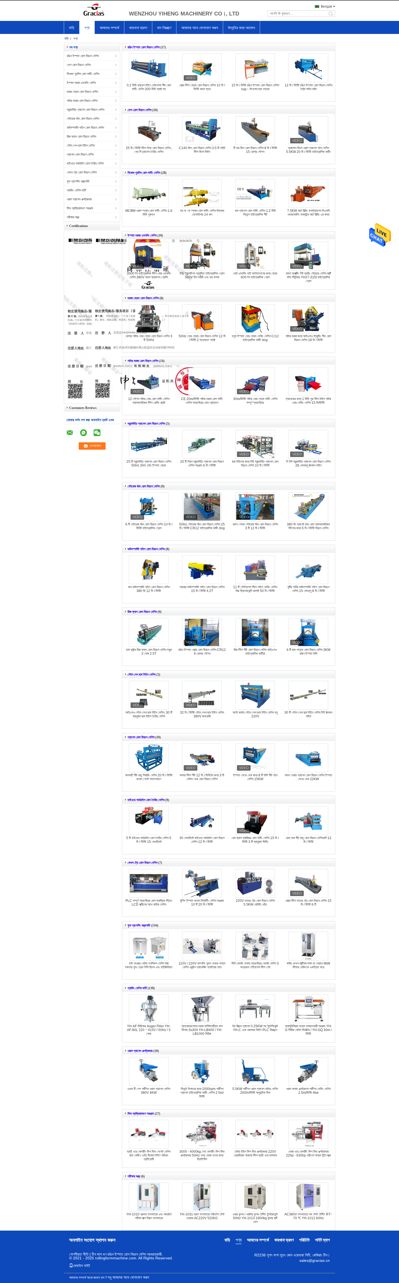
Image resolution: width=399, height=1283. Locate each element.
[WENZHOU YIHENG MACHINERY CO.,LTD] (93, 10)
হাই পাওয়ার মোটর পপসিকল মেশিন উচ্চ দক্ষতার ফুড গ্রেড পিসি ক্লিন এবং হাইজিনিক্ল (148, 965)
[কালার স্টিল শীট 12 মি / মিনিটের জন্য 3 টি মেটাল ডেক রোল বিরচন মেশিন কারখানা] (202, 757)
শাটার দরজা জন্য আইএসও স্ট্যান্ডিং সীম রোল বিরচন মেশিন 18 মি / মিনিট (308, 338)
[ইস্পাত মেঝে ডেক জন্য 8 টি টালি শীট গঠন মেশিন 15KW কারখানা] (255, 757)
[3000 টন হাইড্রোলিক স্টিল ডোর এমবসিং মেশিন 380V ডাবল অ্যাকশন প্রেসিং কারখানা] (149, 256)
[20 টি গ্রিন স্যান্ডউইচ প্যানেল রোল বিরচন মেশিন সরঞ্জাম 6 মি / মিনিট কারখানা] (202, 444)
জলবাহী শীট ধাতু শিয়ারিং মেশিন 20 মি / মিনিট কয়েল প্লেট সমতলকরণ (148, 777)
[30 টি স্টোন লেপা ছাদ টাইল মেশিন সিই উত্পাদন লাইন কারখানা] (308, 695)
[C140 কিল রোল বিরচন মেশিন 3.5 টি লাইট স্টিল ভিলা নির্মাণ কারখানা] (202, 130)
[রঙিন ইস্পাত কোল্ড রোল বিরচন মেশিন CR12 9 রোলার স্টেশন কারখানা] (202, 632)
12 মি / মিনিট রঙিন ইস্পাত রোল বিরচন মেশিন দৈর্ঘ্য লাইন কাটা (308, 87)
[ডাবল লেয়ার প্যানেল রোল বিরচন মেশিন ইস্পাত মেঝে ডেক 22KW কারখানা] (308, 757)
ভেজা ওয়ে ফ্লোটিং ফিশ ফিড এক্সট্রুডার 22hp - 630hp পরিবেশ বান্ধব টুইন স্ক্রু (308, 1153)
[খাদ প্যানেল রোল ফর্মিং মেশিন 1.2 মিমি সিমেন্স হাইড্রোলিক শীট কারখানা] (255, 193)
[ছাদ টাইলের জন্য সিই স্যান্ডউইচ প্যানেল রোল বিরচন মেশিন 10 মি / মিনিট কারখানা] (255, 444)
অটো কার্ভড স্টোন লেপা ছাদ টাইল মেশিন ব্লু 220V (255, 714)
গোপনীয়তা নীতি (78, 1254)
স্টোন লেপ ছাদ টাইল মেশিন (81, 145)
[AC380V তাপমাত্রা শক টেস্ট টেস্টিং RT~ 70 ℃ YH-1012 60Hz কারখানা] (308, 1197)
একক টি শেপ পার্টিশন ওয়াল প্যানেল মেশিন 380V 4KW (148, 1091)
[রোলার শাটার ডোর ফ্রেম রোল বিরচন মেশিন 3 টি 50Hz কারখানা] (149, 318)
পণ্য (87, 28)
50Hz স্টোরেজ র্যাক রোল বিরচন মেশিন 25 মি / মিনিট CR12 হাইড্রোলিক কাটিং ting (202, 526)
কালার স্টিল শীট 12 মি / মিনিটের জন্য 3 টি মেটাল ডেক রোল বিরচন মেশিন (202, 777)
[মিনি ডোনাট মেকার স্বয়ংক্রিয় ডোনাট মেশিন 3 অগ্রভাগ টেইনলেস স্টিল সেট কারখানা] (255, 946)
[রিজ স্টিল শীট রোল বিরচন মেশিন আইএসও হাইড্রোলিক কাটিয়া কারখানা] (255, 632)
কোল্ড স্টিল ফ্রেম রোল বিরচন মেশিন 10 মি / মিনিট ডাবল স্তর (202, 87)
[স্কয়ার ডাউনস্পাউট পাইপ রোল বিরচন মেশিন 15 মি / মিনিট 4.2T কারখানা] (202, 569)
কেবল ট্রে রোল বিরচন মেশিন (82, 172)
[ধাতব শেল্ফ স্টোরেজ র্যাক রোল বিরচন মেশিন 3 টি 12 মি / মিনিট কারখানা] (255, 507)
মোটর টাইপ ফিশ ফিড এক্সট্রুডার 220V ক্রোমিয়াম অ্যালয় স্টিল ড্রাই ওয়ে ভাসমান (255, 1153)
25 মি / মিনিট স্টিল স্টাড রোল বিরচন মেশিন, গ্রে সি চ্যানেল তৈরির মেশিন (149, 150)
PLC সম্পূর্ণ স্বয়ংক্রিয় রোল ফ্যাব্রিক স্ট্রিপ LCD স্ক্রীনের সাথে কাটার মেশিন (148, 902)
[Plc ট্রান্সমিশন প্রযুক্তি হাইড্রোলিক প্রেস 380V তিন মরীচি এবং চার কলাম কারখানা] (202, 256)
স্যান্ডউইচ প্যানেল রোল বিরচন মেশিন (85, 110)
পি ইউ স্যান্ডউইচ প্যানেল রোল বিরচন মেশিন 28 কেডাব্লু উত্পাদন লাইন (308, 463)
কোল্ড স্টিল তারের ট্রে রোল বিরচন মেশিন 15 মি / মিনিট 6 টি (308, 902)
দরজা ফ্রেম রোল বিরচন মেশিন (82, 92)
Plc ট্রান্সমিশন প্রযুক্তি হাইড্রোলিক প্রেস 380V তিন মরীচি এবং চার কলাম (202, 275)
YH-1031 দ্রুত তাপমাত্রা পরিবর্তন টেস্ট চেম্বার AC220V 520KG (202, 1216)
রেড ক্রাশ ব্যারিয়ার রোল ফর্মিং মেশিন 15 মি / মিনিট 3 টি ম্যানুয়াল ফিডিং (255, 840)
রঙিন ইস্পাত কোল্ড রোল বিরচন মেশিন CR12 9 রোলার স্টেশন (202, 651)
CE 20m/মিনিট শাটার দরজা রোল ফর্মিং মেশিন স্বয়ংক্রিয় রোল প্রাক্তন (202, 401)
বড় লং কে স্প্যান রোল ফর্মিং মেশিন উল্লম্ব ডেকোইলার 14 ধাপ (202, 212)
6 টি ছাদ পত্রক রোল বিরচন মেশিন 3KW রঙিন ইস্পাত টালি (308, 651)
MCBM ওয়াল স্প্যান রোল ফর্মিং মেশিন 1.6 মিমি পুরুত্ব (148, 212)
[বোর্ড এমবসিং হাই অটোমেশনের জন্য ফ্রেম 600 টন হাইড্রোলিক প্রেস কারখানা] (255, 256)
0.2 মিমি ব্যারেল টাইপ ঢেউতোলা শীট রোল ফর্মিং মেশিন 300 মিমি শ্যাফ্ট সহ (149, 87)
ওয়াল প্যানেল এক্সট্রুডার (79, 199)
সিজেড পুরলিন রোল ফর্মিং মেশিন (83, 74)
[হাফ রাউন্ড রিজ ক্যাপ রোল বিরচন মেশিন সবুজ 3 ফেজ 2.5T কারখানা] (149, 632)
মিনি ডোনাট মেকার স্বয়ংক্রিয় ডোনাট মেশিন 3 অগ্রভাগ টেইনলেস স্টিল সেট (255, 965)
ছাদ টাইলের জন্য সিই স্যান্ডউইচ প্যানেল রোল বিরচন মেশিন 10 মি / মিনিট (255, 463)
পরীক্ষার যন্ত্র (73, 217)
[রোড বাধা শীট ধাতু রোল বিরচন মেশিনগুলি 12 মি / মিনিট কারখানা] (308, 820)
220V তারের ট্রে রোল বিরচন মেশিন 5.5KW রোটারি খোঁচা (255, 902)
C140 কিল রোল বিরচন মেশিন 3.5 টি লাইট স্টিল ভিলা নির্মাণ (202, 150)
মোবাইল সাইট (81, 1265)
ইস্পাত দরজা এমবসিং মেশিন (81, 83)
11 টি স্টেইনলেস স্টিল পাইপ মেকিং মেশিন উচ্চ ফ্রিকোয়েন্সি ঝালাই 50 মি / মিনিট (255, 589)
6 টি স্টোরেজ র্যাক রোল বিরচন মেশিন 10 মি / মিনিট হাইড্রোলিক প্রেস (148, 526)
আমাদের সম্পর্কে (109, 28)
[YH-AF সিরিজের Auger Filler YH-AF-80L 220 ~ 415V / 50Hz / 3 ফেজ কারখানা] (149, 1008)
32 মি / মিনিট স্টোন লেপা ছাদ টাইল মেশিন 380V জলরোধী (202, 714)
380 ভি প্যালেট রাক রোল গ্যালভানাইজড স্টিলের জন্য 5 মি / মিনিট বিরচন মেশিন (308, 526)
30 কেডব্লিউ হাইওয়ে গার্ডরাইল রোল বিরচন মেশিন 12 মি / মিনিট (201, 840)
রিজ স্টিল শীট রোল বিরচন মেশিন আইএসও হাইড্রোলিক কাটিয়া (255, 651)
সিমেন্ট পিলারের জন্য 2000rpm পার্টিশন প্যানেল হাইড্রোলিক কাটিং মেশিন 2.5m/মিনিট (202, 1092)
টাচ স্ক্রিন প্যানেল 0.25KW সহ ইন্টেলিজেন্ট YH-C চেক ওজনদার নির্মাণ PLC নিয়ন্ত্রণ (255, 1028)
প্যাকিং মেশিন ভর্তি (76, 190)
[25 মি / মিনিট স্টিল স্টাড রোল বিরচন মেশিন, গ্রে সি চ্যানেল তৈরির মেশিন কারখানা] (149, 130)
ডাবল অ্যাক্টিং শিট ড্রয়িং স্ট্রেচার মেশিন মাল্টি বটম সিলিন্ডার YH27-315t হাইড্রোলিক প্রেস (308, 277)
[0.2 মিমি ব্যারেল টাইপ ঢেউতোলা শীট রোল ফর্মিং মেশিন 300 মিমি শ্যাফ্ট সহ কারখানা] (149, 67)
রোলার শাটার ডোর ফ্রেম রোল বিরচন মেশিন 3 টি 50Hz (148, 338)
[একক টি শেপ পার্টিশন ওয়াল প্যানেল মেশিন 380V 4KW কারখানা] (149, 1071)
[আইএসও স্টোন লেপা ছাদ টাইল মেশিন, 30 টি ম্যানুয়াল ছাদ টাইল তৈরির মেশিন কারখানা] (149, 695)
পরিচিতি (304, 1240)
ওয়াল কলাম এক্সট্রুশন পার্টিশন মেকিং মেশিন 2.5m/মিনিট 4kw (308, 1091)
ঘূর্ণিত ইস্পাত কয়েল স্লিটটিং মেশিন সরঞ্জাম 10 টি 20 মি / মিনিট (202, 902)
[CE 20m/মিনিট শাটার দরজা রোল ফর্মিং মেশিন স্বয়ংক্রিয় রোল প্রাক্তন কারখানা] (202, 381)
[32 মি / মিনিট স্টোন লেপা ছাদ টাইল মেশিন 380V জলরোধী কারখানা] (202, 695)
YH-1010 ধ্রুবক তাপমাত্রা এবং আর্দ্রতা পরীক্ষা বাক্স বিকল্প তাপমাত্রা (149, 1216)
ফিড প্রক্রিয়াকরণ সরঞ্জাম (80, 208)
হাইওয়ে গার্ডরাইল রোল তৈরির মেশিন (85, 163)
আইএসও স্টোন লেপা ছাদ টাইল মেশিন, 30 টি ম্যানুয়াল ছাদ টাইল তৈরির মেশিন (148, 714)
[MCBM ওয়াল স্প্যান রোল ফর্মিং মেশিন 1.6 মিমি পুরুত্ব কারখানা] (149, 193)
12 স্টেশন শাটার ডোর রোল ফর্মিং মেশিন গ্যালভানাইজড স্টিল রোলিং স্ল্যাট (148, 401)
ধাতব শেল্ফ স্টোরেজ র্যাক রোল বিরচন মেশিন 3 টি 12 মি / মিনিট (255, 526)
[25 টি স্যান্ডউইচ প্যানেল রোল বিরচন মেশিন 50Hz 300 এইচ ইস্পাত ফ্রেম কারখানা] (149, 444)
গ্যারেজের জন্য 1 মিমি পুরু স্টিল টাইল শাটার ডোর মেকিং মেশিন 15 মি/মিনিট (308, 401)
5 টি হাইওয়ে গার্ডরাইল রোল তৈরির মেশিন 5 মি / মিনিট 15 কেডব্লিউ (148, 840)
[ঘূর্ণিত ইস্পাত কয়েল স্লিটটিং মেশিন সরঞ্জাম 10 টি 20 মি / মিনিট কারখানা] (202, 883)
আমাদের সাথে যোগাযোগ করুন (199, 28)
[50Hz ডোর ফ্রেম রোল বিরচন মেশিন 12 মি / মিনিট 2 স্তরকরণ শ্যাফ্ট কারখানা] (202, 318)
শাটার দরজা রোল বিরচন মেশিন (82, 101)
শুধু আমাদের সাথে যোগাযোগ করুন (128, 1277)
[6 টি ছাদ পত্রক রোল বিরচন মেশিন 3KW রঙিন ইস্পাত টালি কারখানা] (308, 632)
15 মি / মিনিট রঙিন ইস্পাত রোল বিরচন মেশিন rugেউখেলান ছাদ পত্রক (255, 87)
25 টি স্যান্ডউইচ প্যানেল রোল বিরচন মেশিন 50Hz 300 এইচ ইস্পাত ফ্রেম (148, 463)
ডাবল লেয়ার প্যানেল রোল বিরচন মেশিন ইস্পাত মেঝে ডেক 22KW (308, 777)
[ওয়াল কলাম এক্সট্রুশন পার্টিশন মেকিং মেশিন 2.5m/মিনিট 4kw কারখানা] (308, 1071)
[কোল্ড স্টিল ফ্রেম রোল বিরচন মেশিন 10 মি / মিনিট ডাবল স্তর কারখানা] (202, 67)
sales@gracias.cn (314, 1260)
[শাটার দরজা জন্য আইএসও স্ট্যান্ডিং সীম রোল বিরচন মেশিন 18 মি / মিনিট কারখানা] (308, 318)
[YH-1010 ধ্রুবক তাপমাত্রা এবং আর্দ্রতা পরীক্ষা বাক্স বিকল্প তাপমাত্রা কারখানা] (149, 1197)
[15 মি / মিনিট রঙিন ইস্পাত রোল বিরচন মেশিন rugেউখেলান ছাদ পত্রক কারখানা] (255, 67)
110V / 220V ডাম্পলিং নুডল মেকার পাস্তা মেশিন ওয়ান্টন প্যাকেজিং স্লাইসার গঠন (202, 965)
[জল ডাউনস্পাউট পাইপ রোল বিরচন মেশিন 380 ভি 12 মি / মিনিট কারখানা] (149, 569)
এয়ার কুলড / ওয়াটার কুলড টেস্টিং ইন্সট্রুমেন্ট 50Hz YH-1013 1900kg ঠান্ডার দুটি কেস (255, 1218)
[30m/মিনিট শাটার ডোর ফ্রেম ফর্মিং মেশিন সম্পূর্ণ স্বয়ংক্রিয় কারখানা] (255, 381)
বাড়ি (71, 28)
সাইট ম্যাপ (322, 1240)
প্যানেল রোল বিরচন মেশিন (80, 154)
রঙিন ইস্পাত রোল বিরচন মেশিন (83, 56)
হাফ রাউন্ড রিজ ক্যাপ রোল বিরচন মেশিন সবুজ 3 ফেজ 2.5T (149, 651)
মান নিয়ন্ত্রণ (164, 28)
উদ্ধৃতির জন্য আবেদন (241, 28)
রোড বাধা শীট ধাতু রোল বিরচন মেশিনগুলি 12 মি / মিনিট (308, 840)
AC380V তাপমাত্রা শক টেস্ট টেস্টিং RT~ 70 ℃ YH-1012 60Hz (308, 1216)
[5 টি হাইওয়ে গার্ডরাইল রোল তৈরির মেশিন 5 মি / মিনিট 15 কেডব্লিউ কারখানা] (149, 820)
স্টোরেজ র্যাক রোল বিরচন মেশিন (83, 119)
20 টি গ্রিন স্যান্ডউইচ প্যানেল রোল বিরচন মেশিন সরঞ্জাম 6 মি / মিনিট (202, 463)
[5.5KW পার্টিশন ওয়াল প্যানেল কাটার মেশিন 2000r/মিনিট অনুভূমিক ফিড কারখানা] (255, 1071)
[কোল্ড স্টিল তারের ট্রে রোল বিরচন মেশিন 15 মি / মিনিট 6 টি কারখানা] (308, 883)
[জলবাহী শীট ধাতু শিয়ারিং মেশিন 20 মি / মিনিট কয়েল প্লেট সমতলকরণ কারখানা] (149, 757)
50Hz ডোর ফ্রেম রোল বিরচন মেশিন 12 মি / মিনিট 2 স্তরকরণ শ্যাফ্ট (202, 338)
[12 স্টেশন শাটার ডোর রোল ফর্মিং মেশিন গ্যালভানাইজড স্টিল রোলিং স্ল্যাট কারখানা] (149, 381)
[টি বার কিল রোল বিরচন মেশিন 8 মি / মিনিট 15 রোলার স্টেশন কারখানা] (255, 130)
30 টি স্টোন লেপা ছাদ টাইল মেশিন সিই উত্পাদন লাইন (308, 714)
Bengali (326, 6)
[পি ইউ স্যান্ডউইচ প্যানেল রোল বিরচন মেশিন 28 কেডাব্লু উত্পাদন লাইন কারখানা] (308, 444)
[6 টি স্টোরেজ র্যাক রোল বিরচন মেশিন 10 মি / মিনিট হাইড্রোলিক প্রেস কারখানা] (149, 507)
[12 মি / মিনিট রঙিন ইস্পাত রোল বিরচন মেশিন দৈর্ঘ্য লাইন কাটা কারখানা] (308, 67)
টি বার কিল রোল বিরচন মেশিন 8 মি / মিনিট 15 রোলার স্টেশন (255, 150)
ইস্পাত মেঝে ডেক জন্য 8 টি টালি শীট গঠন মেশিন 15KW (255, 777)
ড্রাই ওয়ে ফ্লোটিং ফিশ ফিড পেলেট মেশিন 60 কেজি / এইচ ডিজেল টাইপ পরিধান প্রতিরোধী (148, 1155)
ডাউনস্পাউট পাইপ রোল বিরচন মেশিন (85, 128)
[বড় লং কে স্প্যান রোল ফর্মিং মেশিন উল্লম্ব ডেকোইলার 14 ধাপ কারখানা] (202, 193)
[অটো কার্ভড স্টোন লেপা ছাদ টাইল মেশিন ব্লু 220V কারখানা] (255, 695)
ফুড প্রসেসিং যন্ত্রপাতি (78, 181)
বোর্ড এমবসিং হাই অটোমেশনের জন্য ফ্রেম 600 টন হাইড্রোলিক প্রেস (255, 275)
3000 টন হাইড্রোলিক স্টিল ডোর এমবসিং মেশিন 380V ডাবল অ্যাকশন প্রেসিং (149, 275)
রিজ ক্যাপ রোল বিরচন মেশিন (81, 136)
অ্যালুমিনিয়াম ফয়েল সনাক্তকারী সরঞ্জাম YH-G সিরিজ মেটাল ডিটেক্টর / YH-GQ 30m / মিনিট (308, 1030)
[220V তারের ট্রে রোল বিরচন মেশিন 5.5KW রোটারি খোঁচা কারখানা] (255, 883)
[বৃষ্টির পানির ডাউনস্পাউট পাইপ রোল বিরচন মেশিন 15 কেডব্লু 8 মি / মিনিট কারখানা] (308, 569)
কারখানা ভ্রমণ (138, 28)
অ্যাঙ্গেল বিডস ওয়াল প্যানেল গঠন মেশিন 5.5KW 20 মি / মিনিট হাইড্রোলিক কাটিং (308, 150)
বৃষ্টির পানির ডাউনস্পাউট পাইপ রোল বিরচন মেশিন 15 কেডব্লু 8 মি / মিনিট (308, 589)
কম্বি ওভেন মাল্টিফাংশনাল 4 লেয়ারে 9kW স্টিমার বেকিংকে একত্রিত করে (308, 965)
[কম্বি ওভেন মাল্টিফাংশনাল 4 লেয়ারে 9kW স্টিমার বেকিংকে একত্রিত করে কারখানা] (308, 946)
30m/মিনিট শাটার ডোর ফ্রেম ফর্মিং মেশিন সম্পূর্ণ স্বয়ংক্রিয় (255, 401)
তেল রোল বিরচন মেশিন (79, 65)
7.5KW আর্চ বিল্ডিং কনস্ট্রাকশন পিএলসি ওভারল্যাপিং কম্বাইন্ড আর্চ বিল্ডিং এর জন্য (308, 212)
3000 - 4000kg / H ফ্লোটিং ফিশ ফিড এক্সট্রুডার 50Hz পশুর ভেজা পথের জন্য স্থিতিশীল (201, 1155)
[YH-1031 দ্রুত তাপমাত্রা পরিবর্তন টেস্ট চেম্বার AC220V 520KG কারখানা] (202, 1197)
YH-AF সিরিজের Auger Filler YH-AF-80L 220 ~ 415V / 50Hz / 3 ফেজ (148, 1030)
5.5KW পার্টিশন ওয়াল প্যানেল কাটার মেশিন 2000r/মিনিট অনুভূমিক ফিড (255, 1091)
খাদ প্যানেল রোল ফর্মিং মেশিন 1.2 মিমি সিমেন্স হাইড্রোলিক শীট (255, 212)
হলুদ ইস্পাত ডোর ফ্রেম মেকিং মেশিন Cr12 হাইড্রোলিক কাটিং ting (255, 338)
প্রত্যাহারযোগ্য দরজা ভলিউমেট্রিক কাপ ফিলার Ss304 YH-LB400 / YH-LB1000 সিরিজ (202, 1030)
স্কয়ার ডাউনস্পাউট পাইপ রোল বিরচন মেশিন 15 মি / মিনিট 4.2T (202, 589)
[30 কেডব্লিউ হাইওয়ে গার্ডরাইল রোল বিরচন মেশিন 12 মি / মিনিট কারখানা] (202, 820)
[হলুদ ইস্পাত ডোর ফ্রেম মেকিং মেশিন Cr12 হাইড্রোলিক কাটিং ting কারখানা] (255, 318)
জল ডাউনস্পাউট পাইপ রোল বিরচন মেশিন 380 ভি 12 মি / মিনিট (149, 589)
